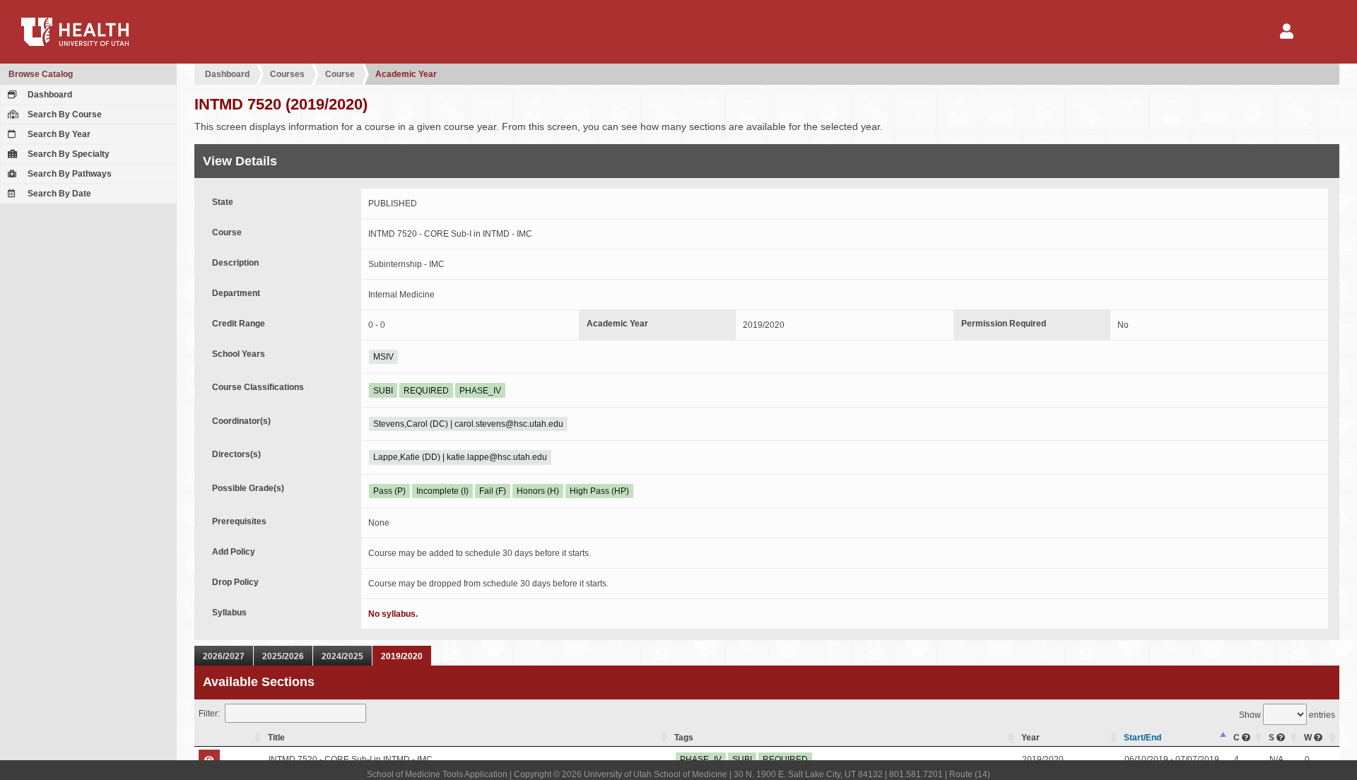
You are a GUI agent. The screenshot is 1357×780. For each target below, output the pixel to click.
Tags (683, 738)
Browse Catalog (40, 74)
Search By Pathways (68, 174)
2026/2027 (224, 656)
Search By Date (58, 194)
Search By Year (57, 134)
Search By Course (63, 114)
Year (1030, 738)
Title (276, 738)
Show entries (1287, 715)
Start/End (1142, 738)
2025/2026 (283, 656)
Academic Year (406, 74)
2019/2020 (402, 656)
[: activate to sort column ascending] (229, 738)
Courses (287, 74)
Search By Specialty (67, 154)
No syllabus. (393, 614)
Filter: (209, 714)
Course (340, 74)
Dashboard (48, 95)
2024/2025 (342, 656)
